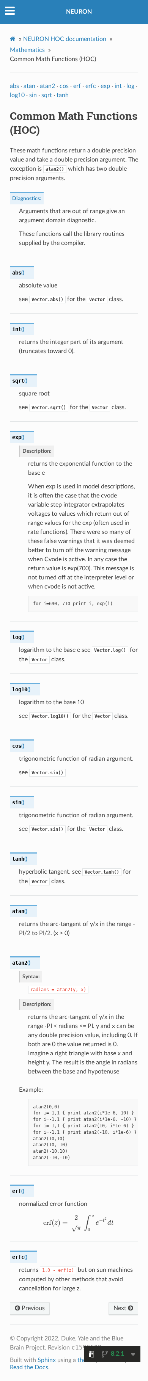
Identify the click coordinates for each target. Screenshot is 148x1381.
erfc (90, 86)
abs (14, 86)
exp (105, 86)
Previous (32, 1308)
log (130, 86)
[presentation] (78, 1223)
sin (33, 95)
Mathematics (27, 50)
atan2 (47, 86)
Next (120, 1308)
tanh (63, 95)
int (118, 86)
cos (64, 86)
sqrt (46, 95)
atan (29, 86)
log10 (17, 95)
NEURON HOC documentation (64, 39)
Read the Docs (29, 1367)
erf (77, 86)
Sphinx (47, 1360)
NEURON (79, 12)
